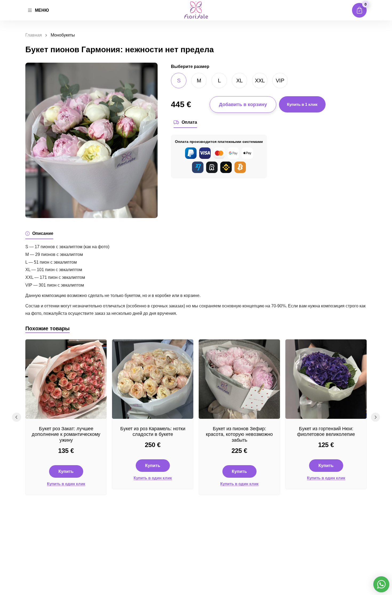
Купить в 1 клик (302, 104)
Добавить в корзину (243, 104)
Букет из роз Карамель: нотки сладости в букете (152, 431)
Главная (33, 35)
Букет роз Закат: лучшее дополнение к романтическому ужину (66, 434)
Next (375, 417)
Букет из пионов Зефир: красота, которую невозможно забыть (239, 434)
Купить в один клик (66, 484)
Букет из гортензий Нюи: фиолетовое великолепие (326, 431)
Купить (66, 471)
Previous (16, 417)
